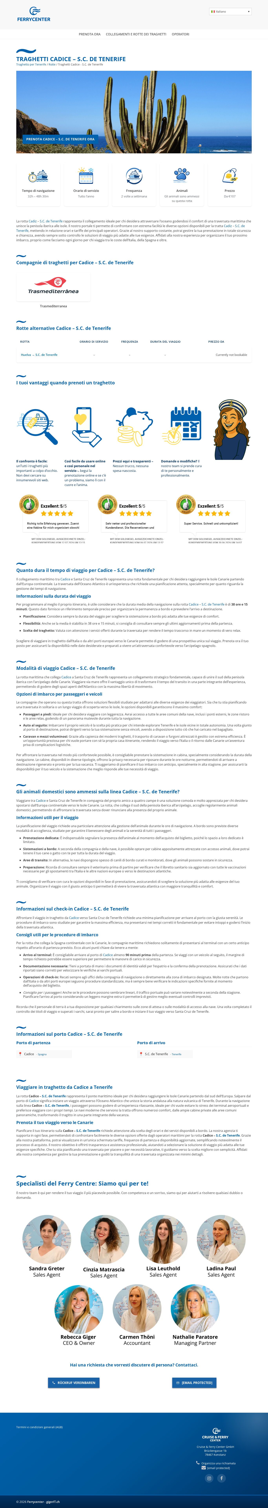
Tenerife (176, 1054)
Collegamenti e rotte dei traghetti (136, 34)
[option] (55, 518)
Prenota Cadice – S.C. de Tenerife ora (60, 139)
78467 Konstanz (215, 1454)
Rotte (52, 64)
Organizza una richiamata (218, 1463)
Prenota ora (89, 34)
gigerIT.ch (53, 1502)
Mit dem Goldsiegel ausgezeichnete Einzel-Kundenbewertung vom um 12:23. (215, 540)
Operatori (180, 34)
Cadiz (33, 221)
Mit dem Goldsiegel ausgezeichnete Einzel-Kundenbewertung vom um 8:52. (137, 540)
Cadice (65, 579)
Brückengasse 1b (215, 1451)
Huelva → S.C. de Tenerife (39, 355)
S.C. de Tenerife (51, 221)
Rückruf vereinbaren (76, 1383)
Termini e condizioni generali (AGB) (39, 1427)
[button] (230, 11)
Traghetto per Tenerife (31, 64)
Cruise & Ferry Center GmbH (215, 1447)
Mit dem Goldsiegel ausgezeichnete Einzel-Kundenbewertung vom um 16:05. (59, 540)
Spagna (42, 1054)
